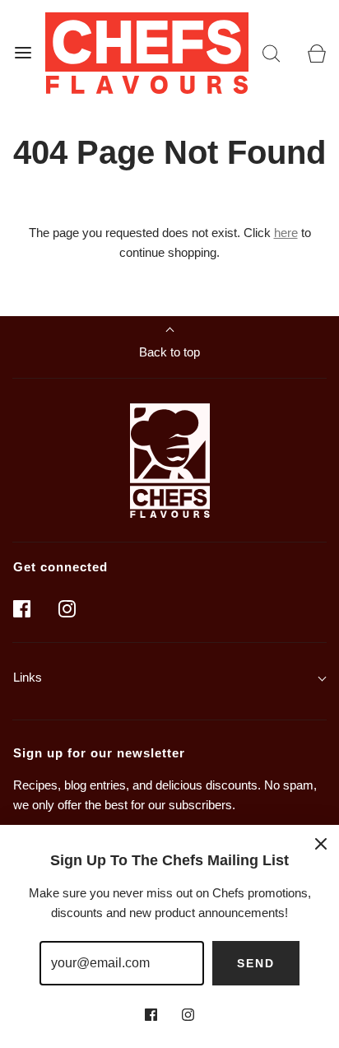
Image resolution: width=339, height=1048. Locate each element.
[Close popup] (321, 843)
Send (256, 963)
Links (27, 677)
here (286, 233)
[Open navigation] (22, 53)
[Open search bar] (271, 53)
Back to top (169, 352)
